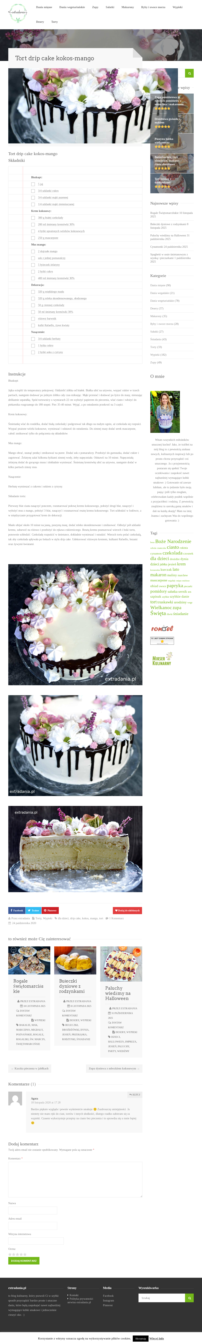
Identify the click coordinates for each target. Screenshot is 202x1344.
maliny (172, 575)
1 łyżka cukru (45, 345)
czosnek (188, 553)
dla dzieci (63, 918)
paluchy (123, 1046)
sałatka (173, 591)
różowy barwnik (47, 318)
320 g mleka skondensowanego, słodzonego (62, 298)
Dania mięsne (44, 7)
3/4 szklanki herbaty (49, 338)
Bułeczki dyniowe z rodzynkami (72, 986)
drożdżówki (70, 1029)
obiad (154, 586)
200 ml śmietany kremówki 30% (56, 224)
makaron (158, 574)
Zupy (95, 7)
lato (176, 569)
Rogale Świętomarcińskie (28, 986)
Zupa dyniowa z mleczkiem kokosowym (114, 1068)
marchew (183, 575)
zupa (177, 607)
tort (101, 918)
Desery (40, 21)
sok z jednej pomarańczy (51, 258)
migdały (37, 1029)
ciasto (173, 547)
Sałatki (110, 7)
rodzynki (68, 1039)
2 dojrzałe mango (47, 251)
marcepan (23, 1029)
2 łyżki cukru (45, 271)
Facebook (18, 910)
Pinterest (52, 910)
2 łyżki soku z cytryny (50, 352)
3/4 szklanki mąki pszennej (53, 197)
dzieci (115, 1037)
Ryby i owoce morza (153, 7)
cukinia (184, 547)
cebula (153, 548)
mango (94, 918)
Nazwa (12, 1203)
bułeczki (71, 1025)
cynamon (156, 553)
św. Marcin (37, 1039)
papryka (175, 585)
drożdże (175, 559)
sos (189, 591)
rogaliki (22, 1039)
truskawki (165, 602)
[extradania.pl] (18, 13)
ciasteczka (161, 548)
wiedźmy (123, 1051)
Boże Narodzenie (173, 541)
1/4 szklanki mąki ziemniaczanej (56, 204)
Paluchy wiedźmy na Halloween (118, 993)
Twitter (35, 910)
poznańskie (24, 1034)
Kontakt (74, 1295)
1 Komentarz (116, 918)
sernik (182, 591)
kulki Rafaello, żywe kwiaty (53, 325)
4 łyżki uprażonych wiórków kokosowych (61, 231)
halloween (116, 1041)
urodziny (180, 602)
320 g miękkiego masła (51, 291)
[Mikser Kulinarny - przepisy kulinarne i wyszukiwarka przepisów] (172, 658)
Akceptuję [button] (140, 1338)
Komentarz (15, 1158)
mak (34, 1025)
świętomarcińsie (28, 1044)
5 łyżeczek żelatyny (49, 264)
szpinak (155, 596)
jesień (66, 1034)
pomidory (158, 591)
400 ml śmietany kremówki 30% (56, 278)
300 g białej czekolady (50, 217)
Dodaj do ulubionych (129, 910)
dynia (84, 1029)
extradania (24, 918)
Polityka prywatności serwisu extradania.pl (80, 1300)
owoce (162, 586)
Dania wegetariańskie (72, 7)
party (112, 1051)
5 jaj (40, 184)
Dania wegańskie (162, 293)
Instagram (108, 1300)
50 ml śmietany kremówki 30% (55, 311)
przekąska (79, 1034)
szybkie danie (179, 596)
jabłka (163, 564)
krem (181, 564)
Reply (136, 1094)
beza (152, 542)
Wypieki (177, 7)
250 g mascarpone (48, 237)
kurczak (166, 570)
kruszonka (155, 570)
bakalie (24, 1025)
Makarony (128, 7)
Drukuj (130, 139)
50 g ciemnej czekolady (51, 305)
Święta (158, 613)
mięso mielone (183, 581)
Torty (54, 21)
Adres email (15, 1218)
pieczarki (188, 586)
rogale (38, 1034)
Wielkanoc (161, 607)
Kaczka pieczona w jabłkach (30, 1068)
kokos (85, 918)
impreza (130, 1041)
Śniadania (158, 339)
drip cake (75, 918)
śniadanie (83, 1039)
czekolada (172, 552)
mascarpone (158, 580)
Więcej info (156, 1338)
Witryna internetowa (19, 1234)
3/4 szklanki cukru (48, 190)
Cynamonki (156, 246)
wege (189, 602)
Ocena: (12, 1248)
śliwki (169, 614)
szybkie (165, 597)
